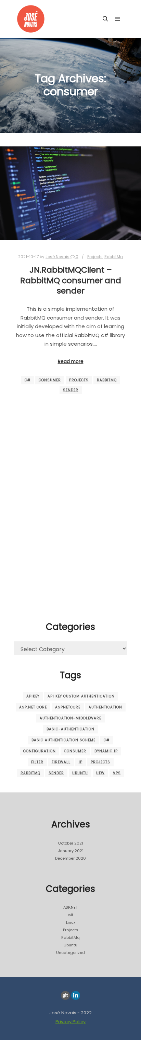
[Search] (105, 18)
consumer (50, 380)
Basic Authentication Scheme (63, 740)
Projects (95, 257)
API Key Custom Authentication (81, 696)
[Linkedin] (75, 995)
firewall (61, 762)
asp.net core (33, 707)
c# (27, 380)
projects (79, 380)
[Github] (65, 995)
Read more (71, 361)
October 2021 (70, 843)
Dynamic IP (106, 751)
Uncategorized (70, 952)
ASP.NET (70, 907)
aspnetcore (67, 707)
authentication (105, 707)
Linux (70, 922)
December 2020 (70, 858)
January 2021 (71, 850)
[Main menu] (118, 18)
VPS (117, 773)
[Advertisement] (70, 536)
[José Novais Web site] (30, 19)
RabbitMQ (107, 380)
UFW (100, 773)
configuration (39, 751)
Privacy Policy (70, 1021)
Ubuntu (80, 773)
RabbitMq (113, 257)
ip (80, 762)
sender (70, 390)
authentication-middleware (70, 718)
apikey (32, 696)
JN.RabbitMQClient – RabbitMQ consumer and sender (70, 280)
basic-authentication (70, 729)
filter (37, 762)
